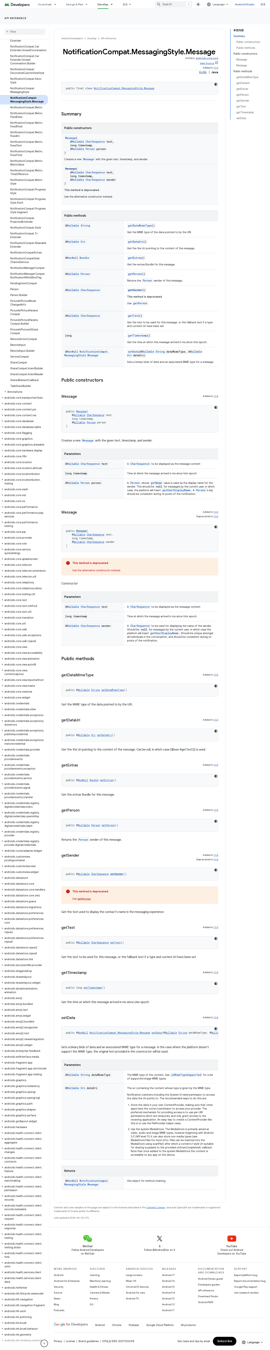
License (70, 1341)
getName (156, 483)
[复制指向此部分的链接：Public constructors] (107, 380)
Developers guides (208, 1284)
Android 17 (168, 1275)
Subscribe (224, 1341)
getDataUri (135, 241)
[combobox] (173, 4)
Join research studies (246, 1292)
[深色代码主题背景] (216, 84)
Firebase (134, 1325)
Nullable (78, 141)
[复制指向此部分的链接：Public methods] (98, 659)
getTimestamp (137, 335)
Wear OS (131, 1281)
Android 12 (168, 1304)
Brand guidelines (89, 1341)
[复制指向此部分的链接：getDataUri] (84, 720)
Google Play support (245, 1286)
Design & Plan (74, 4)
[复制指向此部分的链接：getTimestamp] (90, 973)
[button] (24, 392)
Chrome (116, 1325)
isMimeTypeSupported (186, 1075)
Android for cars (135, 1292)
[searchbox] (24, 32)
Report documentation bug (250, 1281)
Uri (83, 241)
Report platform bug (245, 1275)
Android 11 (168, 1310)
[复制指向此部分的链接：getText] (78, 928)
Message (70, 138)
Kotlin (203, 72)
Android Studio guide (210, 1278)
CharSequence (95, 141)
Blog (56, 1304)
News (57, 1298)
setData (133, 351)
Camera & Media (99, 1292)
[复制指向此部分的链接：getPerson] (83, 810)
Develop (103, 4)
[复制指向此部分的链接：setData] (78, 1018)
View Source (207, 63)
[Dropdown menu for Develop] (113, 4)
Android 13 (168, 1298)
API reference (15, 18)
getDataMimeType (140, 225)
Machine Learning (100, 1281)
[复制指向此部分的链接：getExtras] (81, 765)
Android (58, 1275)
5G (91, 1304)
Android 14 (168, 1292)
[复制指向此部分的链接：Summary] (85, 114)
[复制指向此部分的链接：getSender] (83, 856)
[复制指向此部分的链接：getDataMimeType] (97, 675)
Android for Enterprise (67, 1281)
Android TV (132, 1298)
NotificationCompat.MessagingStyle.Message (124, 88)
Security (58, 1286)
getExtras (135, 258)
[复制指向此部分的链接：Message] (80, 397)
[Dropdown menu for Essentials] (57, 4)
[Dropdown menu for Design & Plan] (88, 4)
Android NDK (205, 1302)
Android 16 (168, 1281)
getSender (135, 290)
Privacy (94, 1298)
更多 (125, 4)
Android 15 (168, 1286)
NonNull (72, 258)
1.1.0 (215, 67)
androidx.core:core (207, 58)
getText (133, 315)
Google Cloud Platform (160, 1325)
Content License (156, 1207)
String (85, 225)
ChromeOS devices (137, 1286)
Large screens (134, 1275)
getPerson (135, 274)
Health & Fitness (99, 1286)
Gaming (95, 1275)
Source (58, 1292)
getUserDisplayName (176, 490)
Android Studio (245, 4)
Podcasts (59, 1310)
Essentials (45, 4)
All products (188, 1325)
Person (90, 149)
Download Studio (208, 1296)
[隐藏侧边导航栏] (44, 1343)
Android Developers (72, 38)
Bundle (84, 258)
